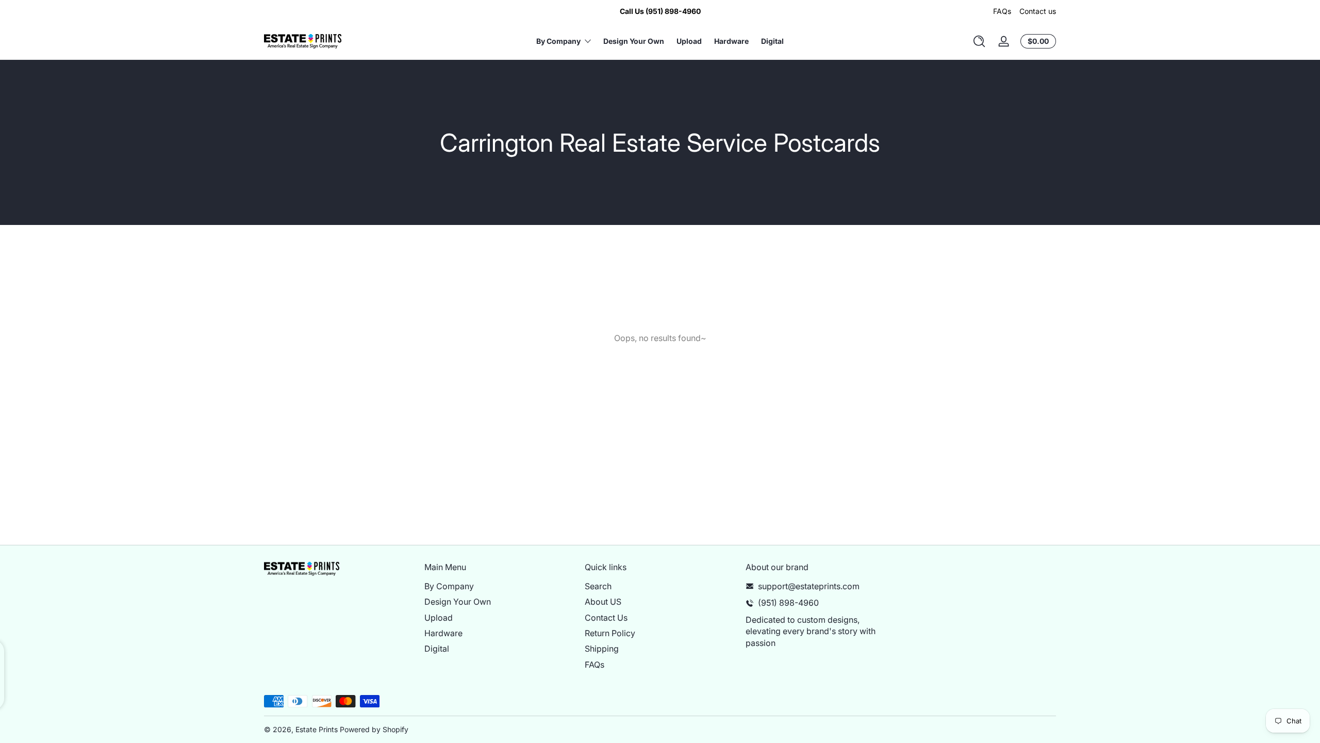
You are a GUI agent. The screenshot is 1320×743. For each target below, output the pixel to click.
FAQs (1002, 11)
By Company (449, 586)
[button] (979, 41)
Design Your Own (457, 601)
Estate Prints (316, 729)
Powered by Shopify (374, 729)
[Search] (979, 41)
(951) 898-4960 (788, 602)
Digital (436, 648)
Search (598, 586)
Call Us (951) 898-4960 (660, 11)
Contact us (1037, 11)
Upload (438, 617)
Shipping (602, 648)
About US (603, 601)
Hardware (443, 633)
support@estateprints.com (809, 586)
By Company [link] (558, 41)
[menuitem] (499, 586)
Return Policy (610, 633)
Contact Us (606, 617)
